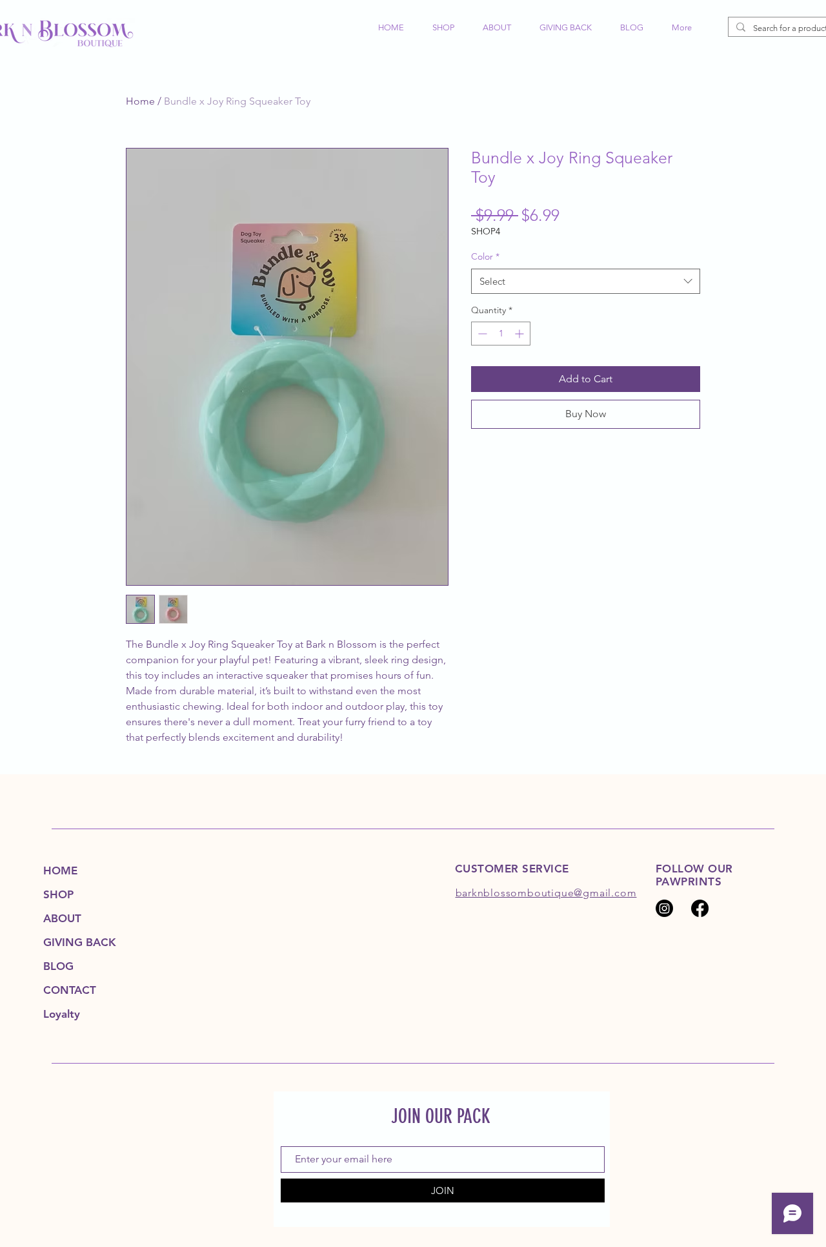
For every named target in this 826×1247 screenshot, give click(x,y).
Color (485, 256)
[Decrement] (481, 333)
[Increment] (520, 333)
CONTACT (69, 990)
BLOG (58, 966)
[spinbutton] (500, 333)
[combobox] (585, 281)
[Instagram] (664, 908)
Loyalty (61, 1013)
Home (140, 101)
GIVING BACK (79, 942)
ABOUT (62, 918)
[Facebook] (700, 908)
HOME (60, 870)
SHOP (58, 894)
